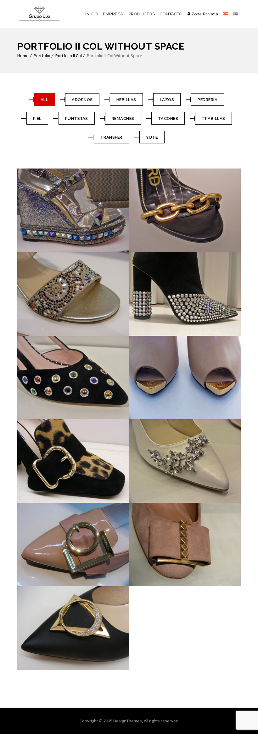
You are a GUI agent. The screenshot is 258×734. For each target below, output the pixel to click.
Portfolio (42, 55)
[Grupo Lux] (39, 14)
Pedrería (207, 99)
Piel (37, 118)
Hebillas (126, 99)
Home (23, 55)
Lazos (167, 99)
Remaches (123, 118)
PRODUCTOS (141, 14)
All (44, 99)
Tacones (168, 118)
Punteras (76, 118)
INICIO (91, 14)
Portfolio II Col (68, 55)
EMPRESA (113, 14)
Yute (152, 137)
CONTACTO (171, 14)
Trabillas (213, 118)
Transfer (111, 137)
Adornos (82, 99)
